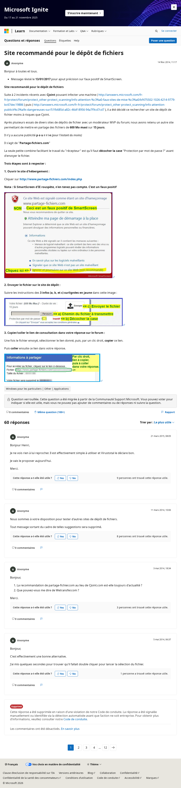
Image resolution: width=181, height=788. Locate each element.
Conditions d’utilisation (79, 777)
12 (105, 748)
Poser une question (163, 40)
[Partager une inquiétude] (41, 489)
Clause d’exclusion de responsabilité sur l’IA (29, 773)
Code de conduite (75, 719)
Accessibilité (132, 777)
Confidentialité (128, 773)
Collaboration (108, 773)
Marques (151, 777)
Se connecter (169, 30)
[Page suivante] (113, 747)
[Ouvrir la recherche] (156, 31)
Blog (90, 773)
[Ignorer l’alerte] (174, 7)
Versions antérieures (71, 773)
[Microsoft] (6, 31)
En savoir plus (70, 729)
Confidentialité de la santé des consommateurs (31, 777)
